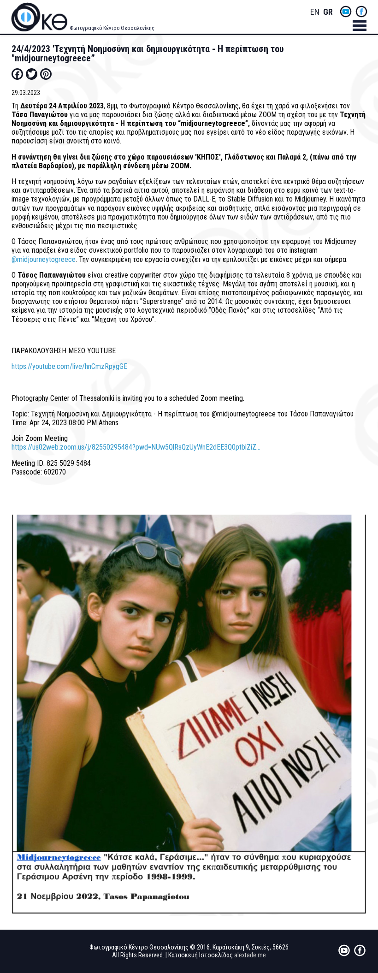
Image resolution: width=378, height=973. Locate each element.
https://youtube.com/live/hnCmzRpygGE (69, 366)
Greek (327, 12)
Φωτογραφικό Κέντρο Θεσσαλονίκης (112, 28)
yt (346, 11)
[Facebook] (17, 74)
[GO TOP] (357, 918)
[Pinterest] (46, 74)
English (314, 12)
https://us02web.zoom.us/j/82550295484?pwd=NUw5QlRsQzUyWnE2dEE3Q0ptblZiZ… (136, 447)
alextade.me (250, 955)
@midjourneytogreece (44, 259)
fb (361, 11)
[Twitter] (31, 74)
